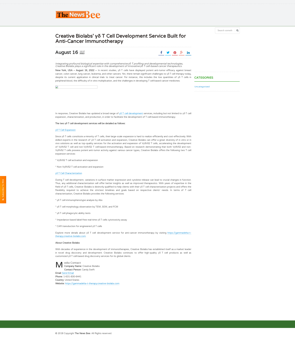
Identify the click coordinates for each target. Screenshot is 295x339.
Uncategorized (202, 86)
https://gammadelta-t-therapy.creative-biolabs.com (92, 283)
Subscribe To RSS (3, 189)
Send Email (68, 273)
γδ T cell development (131, 113)
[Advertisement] (184, 14)
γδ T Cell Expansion (65, 130)
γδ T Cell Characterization (68, 173)
